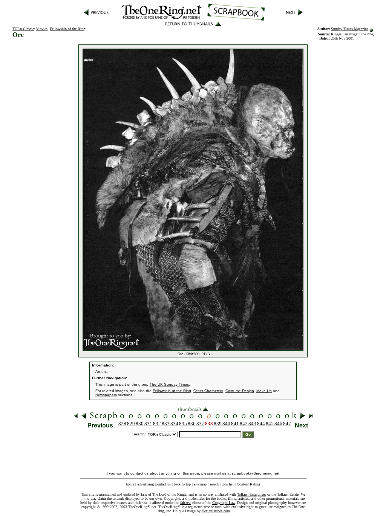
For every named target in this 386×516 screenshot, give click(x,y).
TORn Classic (23, 29)
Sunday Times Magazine (349, 29)
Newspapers (106, 395)
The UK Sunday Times (169, 384)
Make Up (264, 391)
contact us (163, 484)
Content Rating (248, 484)
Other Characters (208, 391)
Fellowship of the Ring (67, 29)
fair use (185, 503)
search (214, 484)
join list (228, 484)
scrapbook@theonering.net (255, 473)
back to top (182, 484)
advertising (145, 484)
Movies (41, 29)
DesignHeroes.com (216, 511)
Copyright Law (223, 503)
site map (200, 484)
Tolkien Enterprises (251, 494)
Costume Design (239, 391)
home (130, 484)
